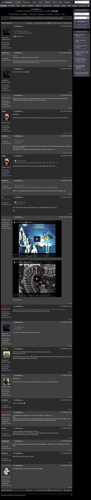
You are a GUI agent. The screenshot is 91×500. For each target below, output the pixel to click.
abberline (4, 217)
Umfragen (74, 5)
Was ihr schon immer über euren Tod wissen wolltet (82, 74)
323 (51, 23)
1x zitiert (65, 177)
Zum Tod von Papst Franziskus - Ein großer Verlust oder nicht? (81, 60)
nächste (68, 23)
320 (43, 23)
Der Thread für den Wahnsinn (81, 36)
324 (53, 23)
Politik (18, 5)
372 (58, 23)
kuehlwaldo (5, 348)
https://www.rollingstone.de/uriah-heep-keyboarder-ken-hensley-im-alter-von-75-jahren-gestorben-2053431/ (42, 117)
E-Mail (56, 11)
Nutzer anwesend (82, 10)
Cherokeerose (5, 52)
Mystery (23, 5)
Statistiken (47, 2)
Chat (54, 2)
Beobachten (42, 14)
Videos (40, 2)
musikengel (5, 95)
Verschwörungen (47, 5)
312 (41, 23)
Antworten (50, 14)
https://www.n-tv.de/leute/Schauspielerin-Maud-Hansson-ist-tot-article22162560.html (36, 381)
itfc (2, 197)
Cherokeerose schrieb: (22, 31)
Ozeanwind (5, 136)
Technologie (56, 5)
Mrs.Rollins (5, 400)
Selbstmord (41, 11)
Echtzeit (18, 2)
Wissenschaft (11, 5)
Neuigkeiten (67, 2)
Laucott (4, 428)
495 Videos (33, 14)
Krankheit (36, 11)
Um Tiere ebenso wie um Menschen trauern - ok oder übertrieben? (82, 53)
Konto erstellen (82, 27)
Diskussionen (26, 2)
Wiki (60, 2)
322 (48, 23)
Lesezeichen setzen (6, 47)
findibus (4, 111)
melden (70, 49)
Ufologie (63, 5)
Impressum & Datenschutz (7, 495)
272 (39, 23)
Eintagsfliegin (5, 441)
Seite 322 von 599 (6, 23)
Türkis (3, 375)
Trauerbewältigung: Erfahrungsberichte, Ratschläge (81, 67)
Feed (53, 11)
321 (46, 23)
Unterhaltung (82, 5)
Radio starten (58, 18)
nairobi (3, 26)
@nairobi (15, 56)
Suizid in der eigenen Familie (81, 42)
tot (32, 11)
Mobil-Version (22, 495)
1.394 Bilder (25, 14)
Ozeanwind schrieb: (21, 160)
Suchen (57, 14)
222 (36, 23)
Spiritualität (38, 5)
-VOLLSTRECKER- (6, 465)
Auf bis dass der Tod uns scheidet (81, 47)
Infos (63, 14)
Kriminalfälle (30, 5)
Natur (69, 5)
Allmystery (8, 2)
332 (55, 23)
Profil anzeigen (5, 42)
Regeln (16, 495)
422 (60, 23)
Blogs (34, 2)
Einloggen (82, 21)
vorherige (29, 23)
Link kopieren (5, 46)
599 (64, 23)
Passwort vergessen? (81, 24)
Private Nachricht (6, 44)
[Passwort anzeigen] (87, 19)
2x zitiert (65, 133)
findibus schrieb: (21, 141)
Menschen (3, 5)
